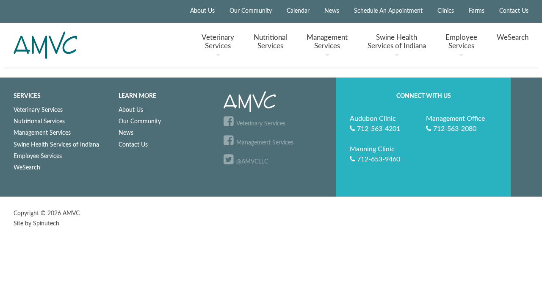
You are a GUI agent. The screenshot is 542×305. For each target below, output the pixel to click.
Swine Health (397, 41)
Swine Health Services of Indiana (56, 144)
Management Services (42, 133)
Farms (476, 11)
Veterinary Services (38, 110)
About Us (202, 11)
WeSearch (512, 37)
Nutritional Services (39, 121)
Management (327, 41)
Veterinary (218, 41)
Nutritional (270, 41)
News (331, 11)
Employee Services (38, 156)
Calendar (298, 11)
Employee (461, 41)
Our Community (251, 11)
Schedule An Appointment (388, 11)
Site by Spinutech (36, 224)
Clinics (445, 11)
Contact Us (513, 11)
